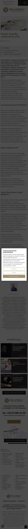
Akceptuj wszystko (14, 276)
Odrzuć (14, 272)
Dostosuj (14, 268)
